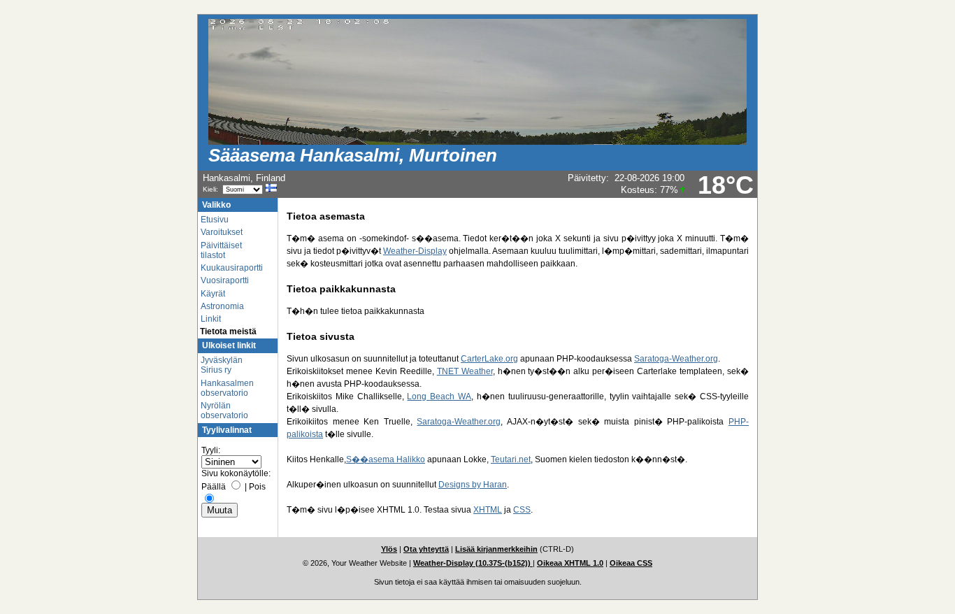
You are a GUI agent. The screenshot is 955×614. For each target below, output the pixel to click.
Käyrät (213, 294)
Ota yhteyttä (426, 549)
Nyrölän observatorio (224, 410)
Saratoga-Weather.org (676, 359)
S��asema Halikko (385, 459)
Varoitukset (222, 232)
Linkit (211, 319)
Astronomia (222, 306)
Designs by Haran (472, 485)
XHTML (487, 510)
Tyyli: (210, 450)
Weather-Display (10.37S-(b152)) (473, 563)
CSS (522, 510)
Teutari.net (511, 459)
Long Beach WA (439, 396)
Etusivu (215, 219)
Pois (257, 487)
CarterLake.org (489, 359)
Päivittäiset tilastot (221, 250)
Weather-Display (415, 251)
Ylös (389, 549)
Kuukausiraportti (232, 268)
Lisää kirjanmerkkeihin (496, 549)
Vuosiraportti (225, 280)
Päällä (213, 487)
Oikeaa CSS (631, 563)
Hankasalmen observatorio (227, 388)
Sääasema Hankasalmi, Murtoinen (352, 155)
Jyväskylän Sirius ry (222, 365)
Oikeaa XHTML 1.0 (570, 563)
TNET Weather (465, 371)
